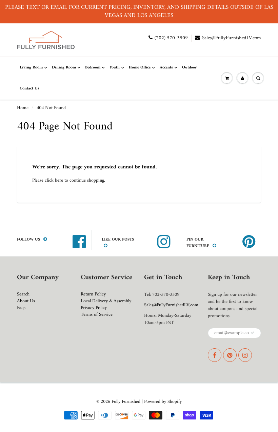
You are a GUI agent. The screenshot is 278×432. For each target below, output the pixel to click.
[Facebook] (214, 355)
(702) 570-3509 (171, 38)
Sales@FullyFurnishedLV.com (231, 38)
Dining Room (64, 67)
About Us (26, 301)
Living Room (31, 67)
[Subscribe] (252, 332)
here (59, 180)
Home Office (140, 67)
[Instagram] (245, 355)
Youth (115, 67)
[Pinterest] (230, 355)
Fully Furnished (127, 401)
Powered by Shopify (163, 401)
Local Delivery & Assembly (106, 301)
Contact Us (29, 88)
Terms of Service (97, 314)
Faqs (21, 308)
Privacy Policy (94, 308)
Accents (166, 67)
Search (23, 294)
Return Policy (93, 294)
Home (22, 108)
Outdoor (189, 67)
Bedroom (92, 67)
